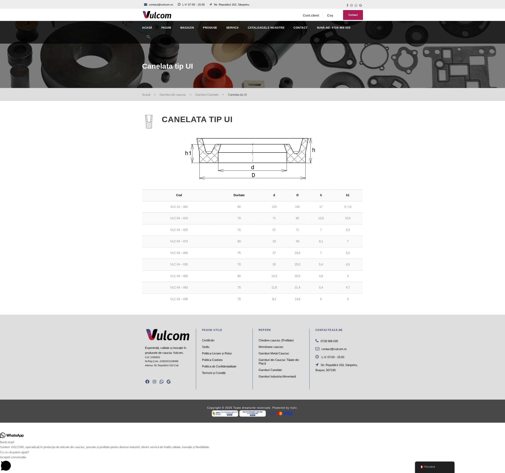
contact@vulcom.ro (161, 4)
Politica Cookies (212, 360)
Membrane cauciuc (271, 346)
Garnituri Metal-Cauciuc (274, 353)
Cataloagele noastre (266, 27)
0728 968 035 (329, 341)
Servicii (232, 27)
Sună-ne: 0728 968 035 (334, 27)
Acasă (147, 27)
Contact (353, 14)
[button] (149, 39)
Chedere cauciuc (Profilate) (276, 340)
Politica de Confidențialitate (219, 366)
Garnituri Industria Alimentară (277, 376)
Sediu (205, 346)
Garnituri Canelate (270, 370)
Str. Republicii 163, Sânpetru (231, 4)
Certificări (208, 340)
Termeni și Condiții (213, 373)
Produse (210, 27)
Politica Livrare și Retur (217, 353)
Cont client (311, 15)
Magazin (187, 27)
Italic (293, 407)
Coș (330, 15)
